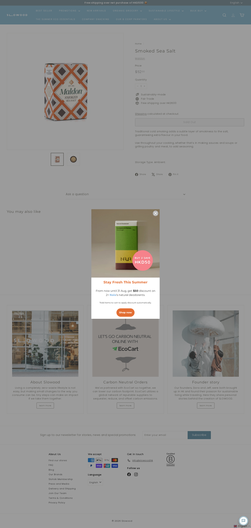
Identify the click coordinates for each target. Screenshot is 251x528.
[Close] (155, 213)
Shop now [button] (125, 312)
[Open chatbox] (243, 521)
